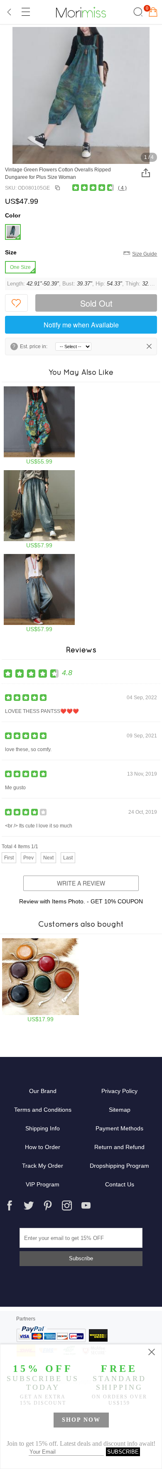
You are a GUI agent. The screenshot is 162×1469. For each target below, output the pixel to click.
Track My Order (42, 1165)
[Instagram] (66, 1205)
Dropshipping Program (119, 1165)
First (9, 858)
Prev (28, 858)
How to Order (42, 1147)
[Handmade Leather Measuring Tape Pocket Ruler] (40, 980)
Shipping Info (42, 1128)
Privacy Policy (119, 1091)
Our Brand (42, 1091)
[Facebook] (9, 1205)
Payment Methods (119, 1128)
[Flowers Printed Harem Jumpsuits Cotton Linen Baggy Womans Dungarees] (39, 425)
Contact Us (119, 1184)
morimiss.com (81, 12)
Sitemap (119, 1109)
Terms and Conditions (42, 1109)
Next (48, 858)
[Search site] (137, 12)
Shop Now (81, 1420)
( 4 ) (122, 188)
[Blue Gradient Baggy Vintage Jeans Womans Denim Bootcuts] (39, 593)
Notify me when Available (81, 324)
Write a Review (81, 883)
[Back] (9, 12)
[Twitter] (28, 1205)
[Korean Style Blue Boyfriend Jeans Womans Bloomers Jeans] (39, 509)
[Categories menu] (25, 12)
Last (68, 858)
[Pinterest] (47, 1205)
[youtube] (86, 1205)
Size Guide (144, 254)
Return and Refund (119, 1147)
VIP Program (42, 1184)
